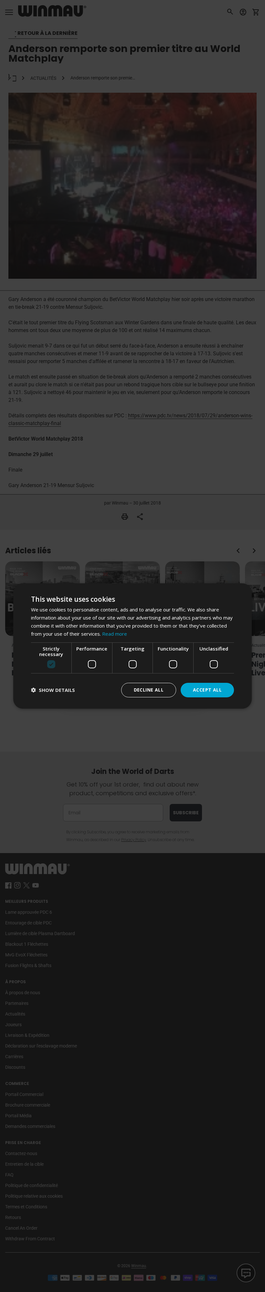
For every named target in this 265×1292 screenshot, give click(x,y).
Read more (114, 633)
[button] (53, 690)
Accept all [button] (207, 690)
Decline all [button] (149, 690)
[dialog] (132, 646)
